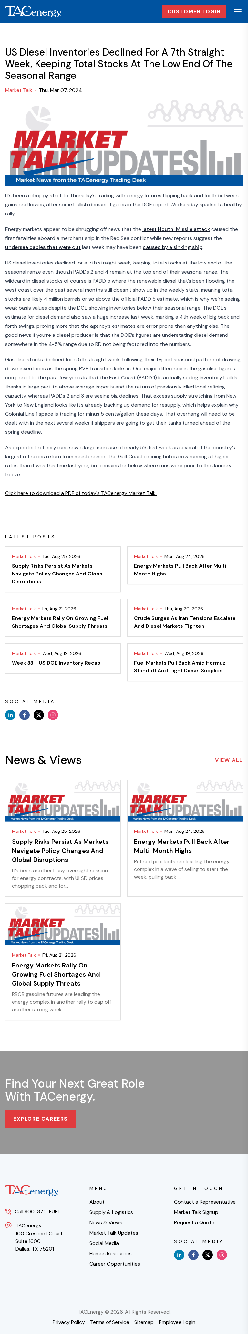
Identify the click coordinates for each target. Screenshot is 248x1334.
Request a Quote (194, 1222)
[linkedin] (10, 715)
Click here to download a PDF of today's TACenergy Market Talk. (81, 493)
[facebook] (24, 715)
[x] (39, 715)
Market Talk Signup (196, 1212)
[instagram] (53, 715)
